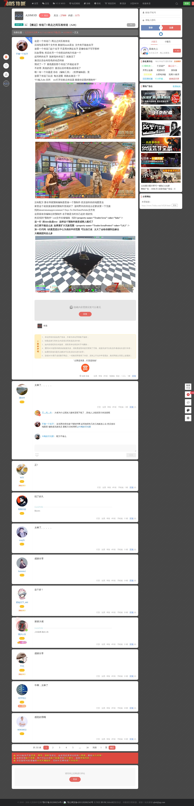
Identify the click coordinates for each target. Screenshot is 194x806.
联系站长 (177, 86)
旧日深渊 (148, 74)
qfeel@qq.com (159, 802)
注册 (171, 28)
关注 (45, 16)
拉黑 (95, 376)
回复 (85, 314)
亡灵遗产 (161, 66)
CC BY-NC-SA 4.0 (105, 802)
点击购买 (177, 61)
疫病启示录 (174, 79)
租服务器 (147, 3)
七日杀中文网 (14, 3)
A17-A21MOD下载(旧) (50, 32)
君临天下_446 (22, 602)
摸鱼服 (174, 70)
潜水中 (22, 398)
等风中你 (22, 509)
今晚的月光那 (48, 436)
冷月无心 (22, 698)
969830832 (21, 730)
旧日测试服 (148, 79)
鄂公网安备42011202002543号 (80, 802)
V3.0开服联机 (161, 79)
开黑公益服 (148, 70)
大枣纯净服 (161, 74)
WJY (22, 478)
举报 (100, 376)
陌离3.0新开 (174, 74)
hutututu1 (22, 571)
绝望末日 (161, 70)
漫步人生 (22, 634)
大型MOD (134, 3)
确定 (112, 748)
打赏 (99, 407)
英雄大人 (153, 49)
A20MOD (31, 15)
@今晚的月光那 (84, 427)
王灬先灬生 (47, 413)
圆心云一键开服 (174, 66)
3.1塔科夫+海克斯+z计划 (148, 66)
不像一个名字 (22, 54)
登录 (187, 3)
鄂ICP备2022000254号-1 (52, 802)
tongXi (22, 540)
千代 (22, 666)
